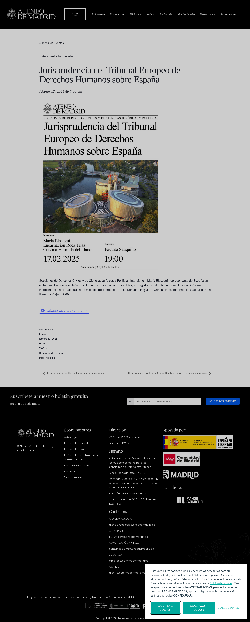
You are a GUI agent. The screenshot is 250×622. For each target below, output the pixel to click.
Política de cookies (221, 583)
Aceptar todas (165, 607)
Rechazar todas (199, 607)
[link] (221, 583)
